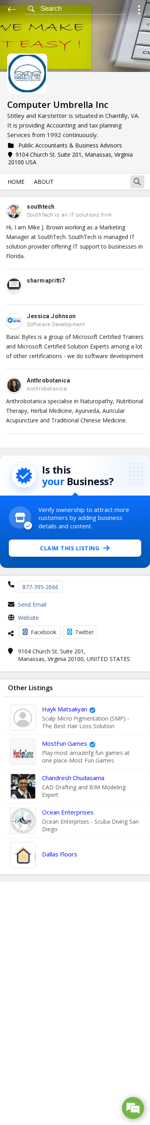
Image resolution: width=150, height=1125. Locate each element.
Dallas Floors (59, 854)
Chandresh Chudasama (73, 778)
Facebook (43, 632)
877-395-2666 (40, 587)
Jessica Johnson (51, 316)
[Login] (139, 11)
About (44, 181)
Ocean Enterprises (68, 812)
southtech (41, 206)
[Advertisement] (75, 1003)
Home (16, 181)
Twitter (84, 632)
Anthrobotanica (48, 380)
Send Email (32, 604)
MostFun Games (64, 743)
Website (28, 617)
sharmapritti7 (46, 280)
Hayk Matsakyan (64, 709)
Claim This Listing (69, 548)
